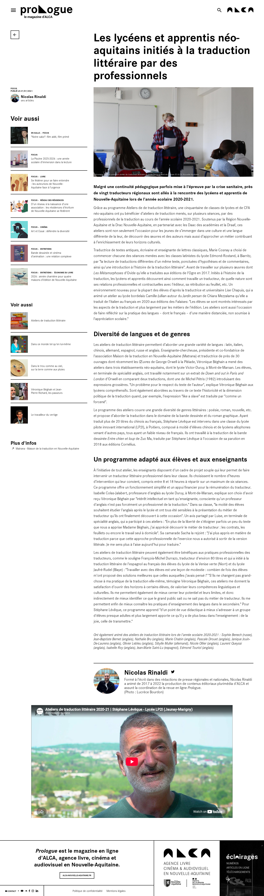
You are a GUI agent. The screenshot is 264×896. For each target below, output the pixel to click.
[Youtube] (22, 891)
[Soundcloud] (26, 891)
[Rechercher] (220, 10)
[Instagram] (33, 891)
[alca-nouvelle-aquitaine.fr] (240, 11)
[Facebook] (29, 891)
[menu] (13, 10)
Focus (14, 88)
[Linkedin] (37, 891)
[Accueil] (46, 12)
